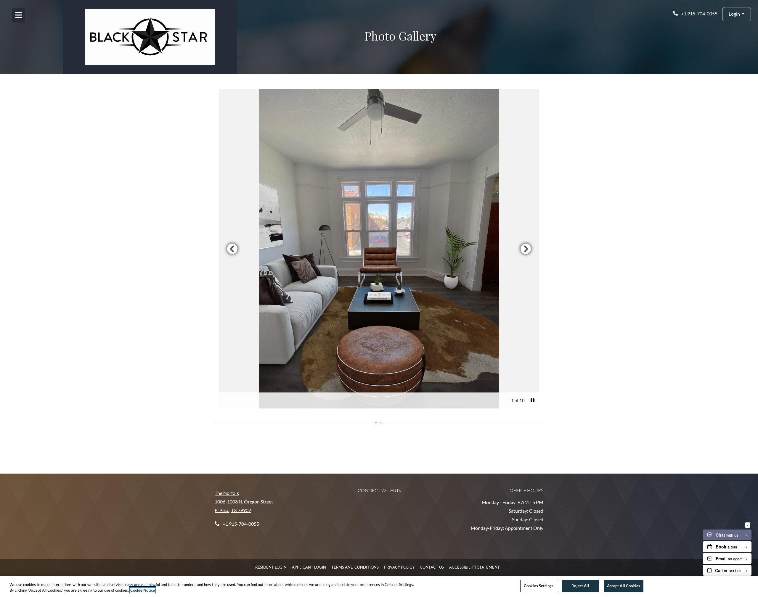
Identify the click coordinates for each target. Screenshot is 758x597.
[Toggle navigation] (18, 15)
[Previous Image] (232, 248)
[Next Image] (526, 248)
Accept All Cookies (623, 585)
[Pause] (532, 400)
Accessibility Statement (474, 566)
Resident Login (271, 566)
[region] (379, 586)
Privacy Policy (399, 566)
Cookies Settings (538, 585)
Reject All (580, 585)
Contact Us (432, 567)
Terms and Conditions (355, 566)
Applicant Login (309, 566)
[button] (736, 14)
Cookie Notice (142, 590)
